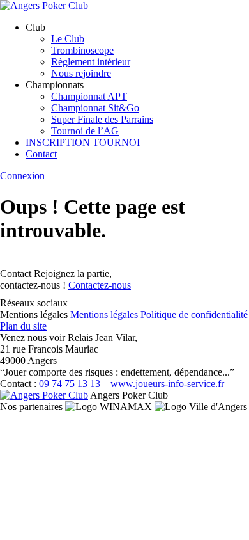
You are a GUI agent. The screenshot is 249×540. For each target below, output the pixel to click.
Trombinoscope (82, 50)
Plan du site (23, 326)
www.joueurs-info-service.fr (167, 383)
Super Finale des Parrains (102, 119)
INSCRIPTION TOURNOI (83, 142)
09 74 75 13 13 (69, 383)
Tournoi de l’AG (85, 130)
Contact (41, 153)
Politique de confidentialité (194, 314)
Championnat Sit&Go (95, 107)
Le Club (67, 38)
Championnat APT (89, 96)
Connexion (22, 175)
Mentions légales (104, 314)
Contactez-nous (99, 285)
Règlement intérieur (90, 61)
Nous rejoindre (81, 73)
